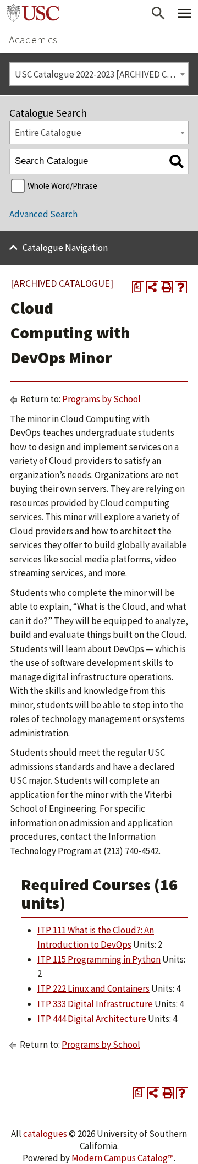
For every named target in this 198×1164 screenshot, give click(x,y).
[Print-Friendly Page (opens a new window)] (167, 287)
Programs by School (101, 399)
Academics (33, 39)
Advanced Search (43, 214)
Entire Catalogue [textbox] (48, 133)
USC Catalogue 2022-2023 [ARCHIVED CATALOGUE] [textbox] (101, 74)
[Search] (176, 161)
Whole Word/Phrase (62, 186)
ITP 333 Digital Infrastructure (95, 1004)
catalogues (45, 1134)
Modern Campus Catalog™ (123, 1158)
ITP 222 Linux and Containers (93, 988)
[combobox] (99, 74)
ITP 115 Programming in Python (99, 959)
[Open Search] (158, 13)
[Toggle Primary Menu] (185, 13)
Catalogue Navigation (65, 248)
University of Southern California (33, 13)
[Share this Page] (152, 287)
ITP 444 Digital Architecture (91, 1019)
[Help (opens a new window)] (181, 287)
